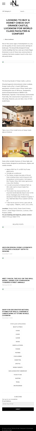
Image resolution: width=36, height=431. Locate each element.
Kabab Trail (18, 360)
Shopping (18, 378)
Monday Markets (18, 367)
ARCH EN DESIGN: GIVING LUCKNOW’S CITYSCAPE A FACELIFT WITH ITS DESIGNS (17, 249)
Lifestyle (17, 363)
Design (18, 341)
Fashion (18, 349)
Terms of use (15, 428)
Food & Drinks (18, 356)
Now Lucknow (9, 39)
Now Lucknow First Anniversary (18, 371)
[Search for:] (26, 11)
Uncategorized (18, 385)
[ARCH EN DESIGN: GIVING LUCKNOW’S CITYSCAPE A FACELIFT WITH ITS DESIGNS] (18, 227)
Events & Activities (18, 345)
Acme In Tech (8, 430)
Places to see (18, 374)
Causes (18, 330)
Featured (17, 352)
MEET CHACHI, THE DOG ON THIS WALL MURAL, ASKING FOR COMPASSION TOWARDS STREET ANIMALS (17, 280)
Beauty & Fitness (18, 327)
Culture (18, 338)
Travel (18, 382)
